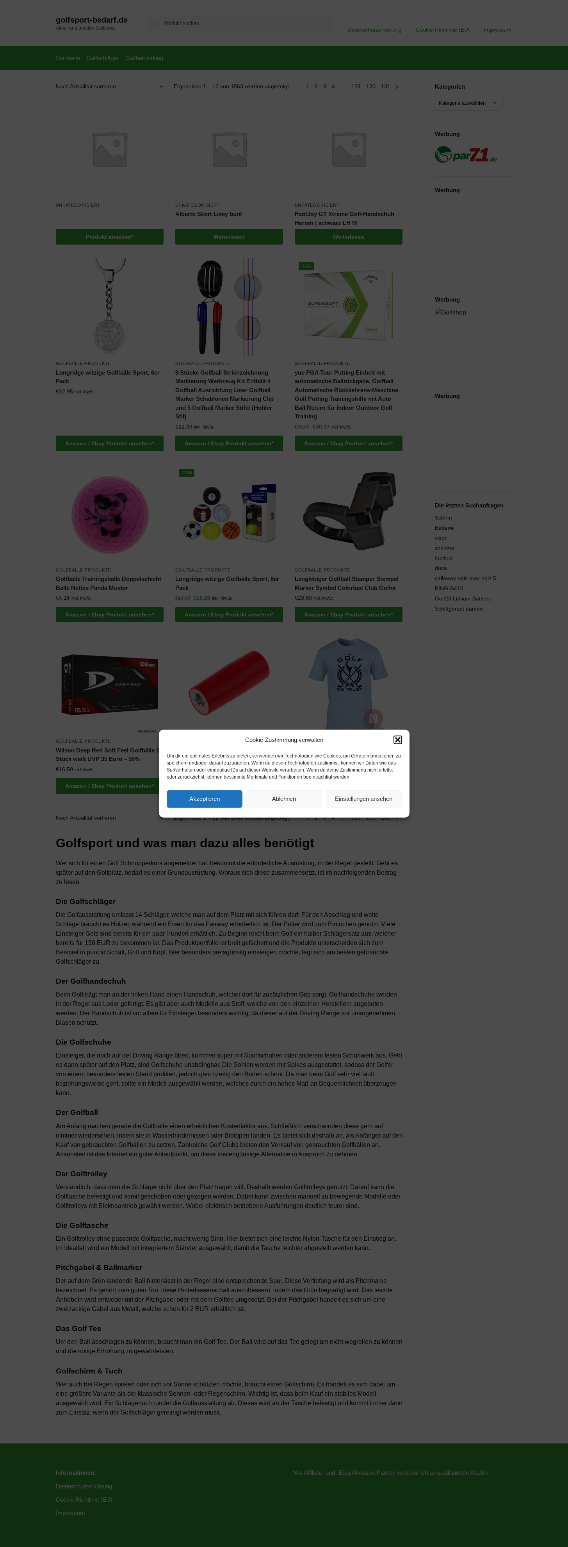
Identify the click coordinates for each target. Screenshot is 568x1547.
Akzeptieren (204, 798)
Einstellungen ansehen (363, 798)
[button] (398, 740)
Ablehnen (284, 798)
